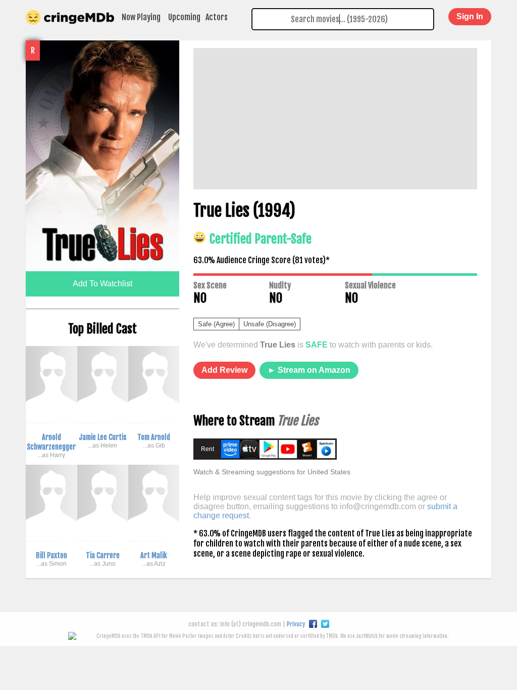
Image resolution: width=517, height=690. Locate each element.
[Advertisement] (335, 118)
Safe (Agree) (216, 324)
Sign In (469, 16)
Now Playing (141, 17)
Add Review (224, 370)
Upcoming (184, 17)
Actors (216, 17)
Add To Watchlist (102, 283)
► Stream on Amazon (309, 370)
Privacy (296, 624)
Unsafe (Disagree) (269, 324)
